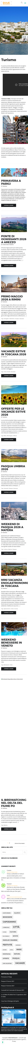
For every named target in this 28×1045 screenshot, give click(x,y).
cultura (6, 549)
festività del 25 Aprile (6, 107)
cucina (16, 608)
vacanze (21, 318)
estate (8, 371)
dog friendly (6, 936)
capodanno (9, 922)
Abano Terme (18, 150)
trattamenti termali (13, 155)
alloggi (17, 913)
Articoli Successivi (19, 843)
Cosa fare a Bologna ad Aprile (10, 1001)
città (5, 371)
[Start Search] (25, 852)
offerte (15, 435)
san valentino (7, 963)
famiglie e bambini (9, 318)
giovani (17, 318)
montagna (9, 435)
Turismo (5, 186)
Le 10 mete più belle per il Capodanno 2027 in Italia (14, 996)
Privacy (14, 1041)
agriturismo (7, 608)
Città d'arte (6, 244)
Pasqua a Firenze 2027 (7, 981)
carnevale (6, 927)
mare (5, 435)
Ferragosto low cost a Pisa (12, 885)
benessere (6, 665)
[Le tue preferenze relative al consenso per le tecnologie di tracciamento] (2, 1042)
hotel (11, 949)
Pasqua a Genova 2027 (7, 986)
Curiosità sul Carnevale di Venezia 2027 (14, 897)
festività (6, 488)
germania (18, 945)
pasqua (11, 488)
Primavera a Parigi (6, 977)
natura (10, 549)
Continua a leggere (8, 205)
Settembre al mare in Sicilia (12, 872)
